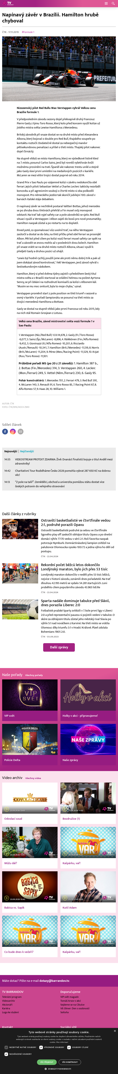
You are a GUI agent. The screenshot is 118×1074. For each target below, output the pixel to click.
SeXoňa (64, 1012)
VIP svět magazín (69, 996)
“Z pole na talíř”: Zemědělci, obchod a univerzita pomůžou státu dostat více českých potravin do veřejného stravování (59, 484)
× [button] (115, 1031)
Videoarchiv (8, 1000)
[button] (59, 1069)
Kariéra (6, 1008)
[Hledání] (113, 4)
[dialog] (59, 1051)
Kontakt (7, 1027)
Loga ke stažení (10, 1012)
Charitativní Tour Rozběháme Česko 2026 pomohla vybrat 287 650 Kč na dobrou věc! (63, 473)
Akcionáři (7, 1004)
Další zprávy (59, 647)
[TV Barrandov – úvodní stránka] (8, 3)
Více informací (62, 1042)
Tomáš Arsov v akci (70, 1000)
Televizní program (12, 996)
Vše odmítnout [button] (70, 1062)
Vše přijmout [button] (46, 1062)
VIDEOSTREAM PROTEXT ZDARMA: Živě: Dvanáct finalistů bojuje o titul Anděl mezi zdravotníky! (64, 461)
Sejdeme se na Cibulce (72, 1004)
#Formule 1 (28, 32)
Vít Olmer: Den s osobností (74, 1008)
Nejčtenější (27, 451)
